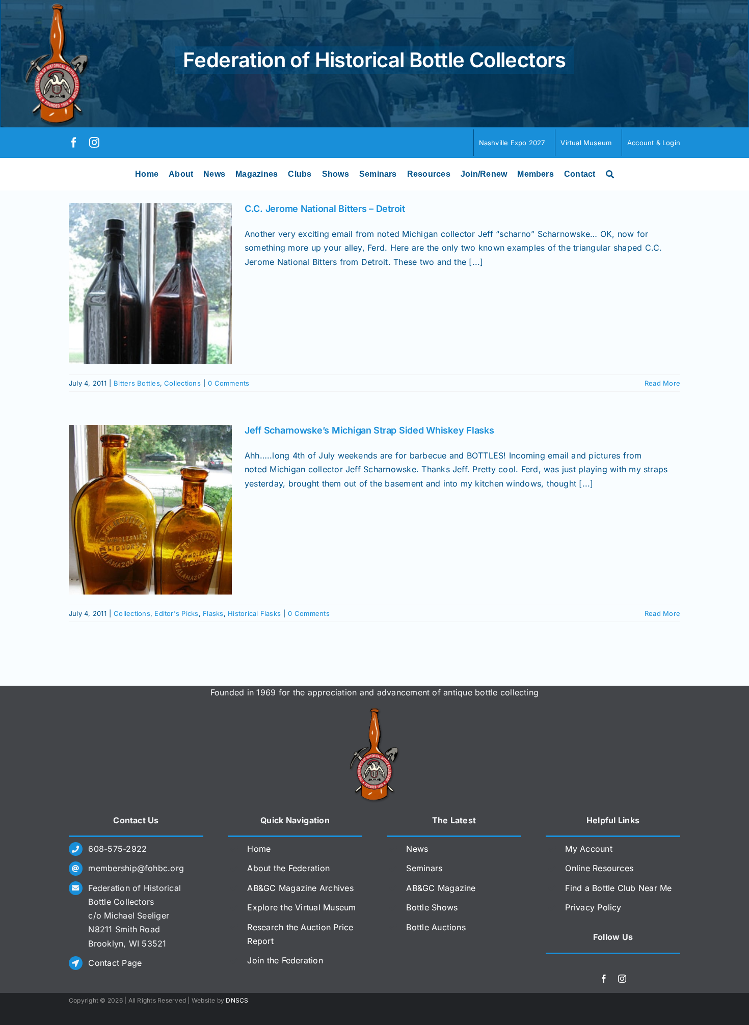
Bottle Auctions (436, 927)
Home (259, 849)
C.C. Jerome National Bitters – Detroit (325, 208)
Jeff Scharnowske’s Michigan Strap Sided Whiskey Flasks (369, 430)
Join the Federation (285, 960)
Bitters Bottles (137, 383)
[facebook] (74, 143)
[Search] (610, 174)
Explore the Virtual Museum (301, 907)
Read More (662, 383)
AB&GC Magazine (440, 888)
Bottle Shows (432, 907)
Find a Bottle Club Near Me (618, 888)
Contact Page (115, 963)
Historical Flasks (254, 613)
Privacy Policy (593, 907)
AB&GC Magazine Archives (300, 888)
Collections (182, 383)
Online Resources (599, 868)
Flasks (213, 613)
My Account (588, 849)
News (417, 849)
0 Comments (228, 383)
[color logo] (374, 712)
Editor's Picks (176, 613)
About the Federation (288, 868)
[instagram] (94, 143)
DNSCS (237, 1000)
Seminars (424, 868)
